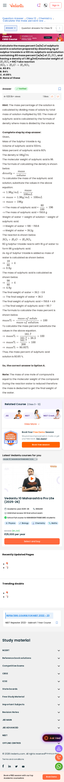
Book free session (41, 444)
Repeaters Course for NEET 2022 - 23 (27, 615)
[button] (12, 415)
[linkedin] (9, 767)
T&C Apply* (41, 438)
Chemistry (45, 18)
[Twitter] (16, 767)
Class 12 (31, 18)
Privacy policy (52, 753)
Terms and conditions (13, 759)
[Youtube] (23, 767)
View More (30, 424)
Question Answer (13, 18)
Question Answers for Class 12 (36, 28)
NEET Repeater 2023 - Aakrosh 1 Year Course (28, 622)
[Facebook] (3, 767)
